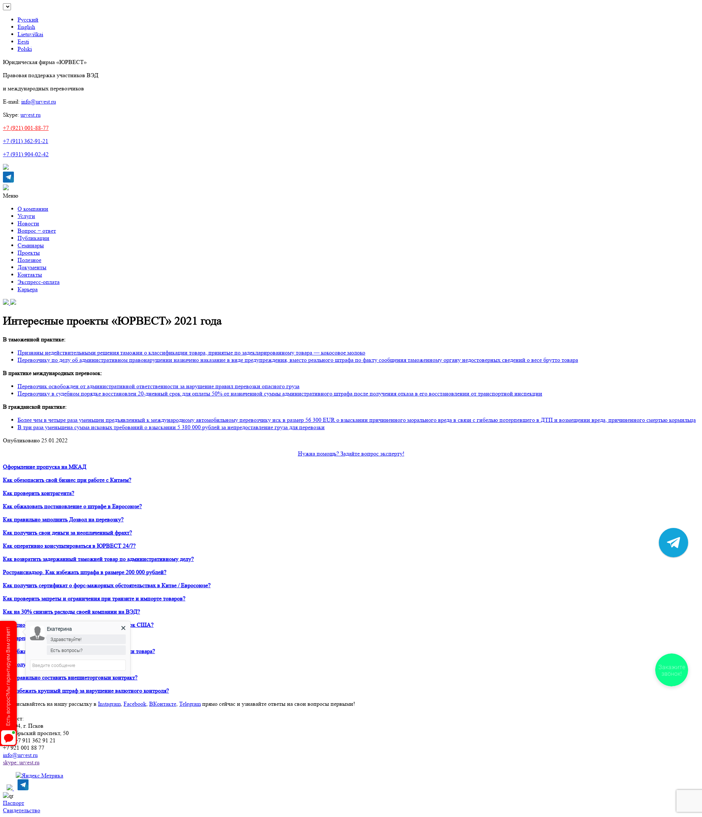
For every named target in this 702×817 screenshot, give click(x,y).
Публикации (33, 238)
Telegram (190, 703)
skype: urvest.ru (21, 762)
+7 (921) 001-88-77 (26, 127)
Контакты (30, 274)
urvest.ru (30, 114)
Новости (28, 223)
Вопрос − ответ (37, 230)
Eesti (23, 41)
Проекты (29, 252)
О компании (33, 208)
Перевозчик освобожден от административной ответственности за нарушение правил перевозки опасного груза (158, 386)
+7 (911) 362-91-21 (25, 141)
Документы (32, 267)
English (26, 26)
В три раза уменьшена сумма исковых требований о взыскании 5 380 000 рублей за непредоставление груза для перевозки (171, 427)
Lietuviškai (30, 34)
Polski (25, 48)
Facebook (135, 703)
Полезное (29, 259)
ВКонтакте (162, 703)
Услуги (26, 216)
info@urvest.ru (38, 101)
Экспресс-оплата (39, 281)
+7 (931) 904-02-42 (26, 154)
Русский (28, 19)
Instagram (109, 703)
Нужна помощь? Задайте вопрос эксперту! (351, 453)
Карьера (28, 289)
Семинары (31, 245)
